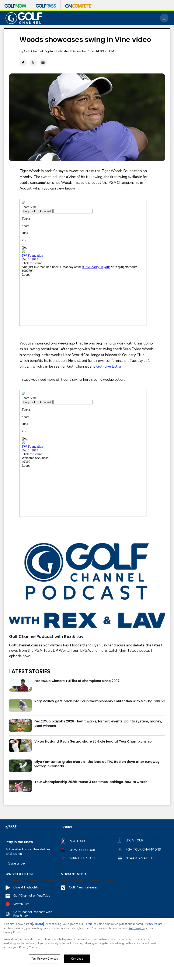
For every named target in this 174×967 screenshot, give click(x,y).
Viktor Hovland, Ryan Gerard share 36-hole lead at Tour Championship (93, 741)
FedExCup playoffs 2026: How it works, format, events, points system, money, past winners (98, 723)
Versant (38, 924)
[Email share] (43, 62)
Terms (88, 924)
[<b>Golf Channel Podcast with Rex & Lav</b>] (87, 586)
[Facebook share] (23, 62)
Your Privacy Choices (44, 959)
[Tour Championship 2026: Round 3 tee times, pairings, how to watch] (20, 786)
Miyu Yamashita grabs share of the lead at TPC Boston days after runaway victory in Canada (96, 763)
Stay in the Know (19, 842)
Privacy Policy (152, 924)
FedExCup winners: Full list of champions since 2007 (76, 681)
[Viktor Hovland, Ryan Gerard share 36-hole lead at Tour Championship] (20, 745)
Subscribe (16, 863)
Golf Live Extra (108, 366)
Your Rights (137, 928)
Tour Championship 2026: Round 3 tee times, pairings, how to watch (90, 782)
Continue (77, 959)
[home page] (24, 18)
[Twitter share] (33, 62)
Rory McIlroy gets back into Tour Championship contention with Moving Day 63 (99, 701)
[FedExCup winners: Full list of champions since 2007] (20, 685)
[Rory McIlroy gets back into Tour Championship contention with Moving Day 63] (20, 705)
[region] (87, 942)
